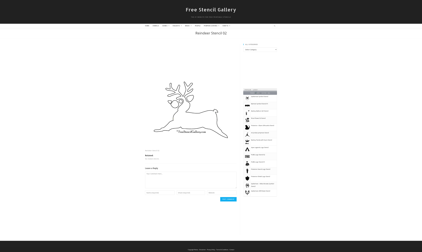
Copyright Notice (193, 250)
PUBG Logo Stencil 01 (258, 162)
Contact (231, 250)
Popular (248, 90)
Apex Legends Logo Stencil (259, 147)
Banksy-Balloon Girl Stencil (259, 111)
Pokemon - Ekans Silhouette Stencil (262, 125)
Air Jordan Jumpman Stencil (260, 133)
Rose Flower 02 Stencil (258, 118)
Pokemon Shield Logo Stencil (260, 176)
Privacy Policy (211, 250)
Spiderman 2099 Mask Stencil (260, 191)
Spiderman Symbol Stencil (259, 96)
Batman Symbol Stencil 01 (259, 104)
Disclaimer (202, 250)
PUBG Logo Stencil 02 (258, 155)
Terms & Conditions (222, 250)
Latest (255, 90)
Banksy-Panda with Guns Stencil (261, 140)
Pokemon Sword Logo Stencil (260, 169)
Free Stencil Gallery (211, 10)
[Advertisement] (191, 60)
